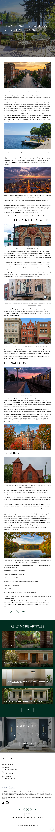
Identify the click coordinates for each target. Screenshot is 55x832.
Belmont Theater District (12, 585)
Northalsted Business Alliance (13, 588)
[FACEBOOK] (19, 809)
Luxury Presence (37, 817)
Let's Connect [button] (27, 743)
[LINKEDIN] (27, 809)
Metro (14, 303)
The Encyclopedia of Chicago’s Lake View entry (18, 577)
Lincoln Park (30, 351)
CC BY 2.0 (34, 154)
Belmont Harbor (43, 351)
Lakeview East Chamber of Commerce (15, 570)
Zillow (13, 414)
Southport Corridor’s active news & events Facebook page (21, 581)
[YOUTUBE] (31, 809)
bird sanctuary (39, 353)
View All (27, 709)
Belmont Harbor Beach (17, 353)
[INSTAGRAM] (23, 809)
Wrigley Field (22, 356)
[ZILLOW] (35, 809)
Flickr (35, 92)
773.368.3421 (9, 773)
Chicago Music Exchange (35, 274)
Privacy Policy (33, 825)
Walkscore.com (8, 409)
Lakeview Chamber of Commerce (14, 574)
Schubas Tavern (7, 246)
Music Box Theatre (36, 267)
